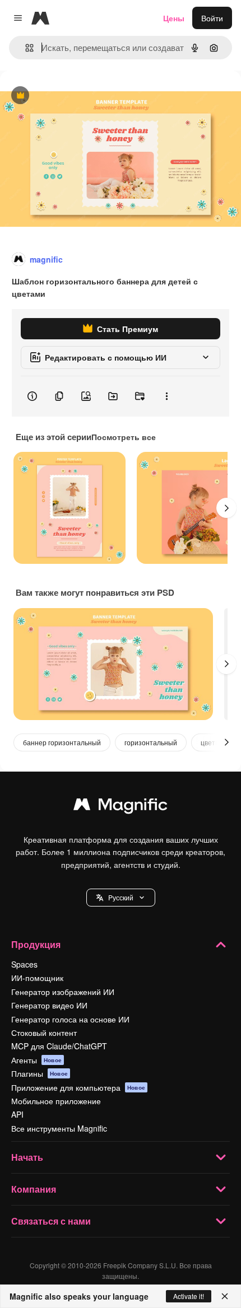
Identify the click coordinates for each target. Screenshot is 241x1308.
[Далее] (226, 508)
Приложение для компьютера (78, 1087)
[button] (120, 898)
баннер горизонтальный (62, 742)
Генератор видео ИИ (49, 1005)
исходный (75, 96)
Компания (33, 1189)
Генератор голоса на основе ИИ (70, 1019)
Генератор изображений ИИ (62, 991)
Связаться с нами (51, 1220)
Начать (27, 1157)
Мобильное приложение (56, 1100)
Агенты (36, 1060)
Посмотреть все (123, 436)
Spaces (24, 964)
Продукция (36, 944)
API (17, 1114)
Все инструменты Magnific (59, 1128)
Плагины (39, 1073)
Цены (173, 18)
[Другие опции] (166, 396)
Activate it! (188, 1296)
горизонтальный (150, 742)
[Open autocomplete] (25, 48)
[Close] (224, 1296)
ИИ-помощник (37, 977)
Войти (212, 18)
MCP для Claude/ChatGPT (59, 1046)
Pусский (120, 897)
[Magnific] (120, 806)
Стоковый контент (44, 1032)
